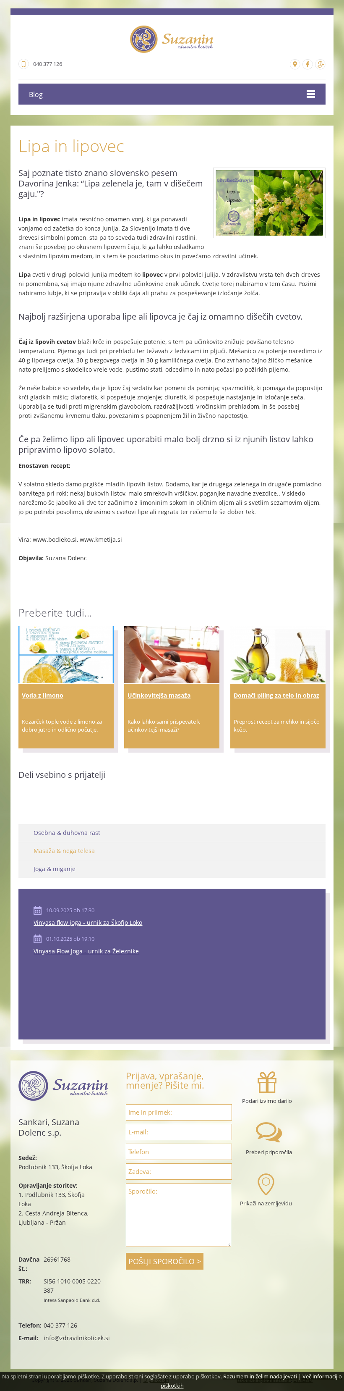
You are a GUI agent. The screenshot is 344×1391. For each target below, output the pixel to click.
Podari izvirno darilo (267, 1101)
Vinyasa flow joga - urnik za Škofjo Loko (88, 922)
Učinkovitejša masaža (159, 695)
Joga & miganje (55, 869)
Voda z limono (42, 695)
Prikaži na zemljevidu (266, 1203)
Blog (36, 94)
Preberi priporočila (269, 1152)
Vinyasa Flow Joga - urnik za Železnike (86, 951)
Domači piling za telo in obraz (276, 695)
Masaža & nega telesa (64, 851)
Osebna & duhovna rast (67, 833)
